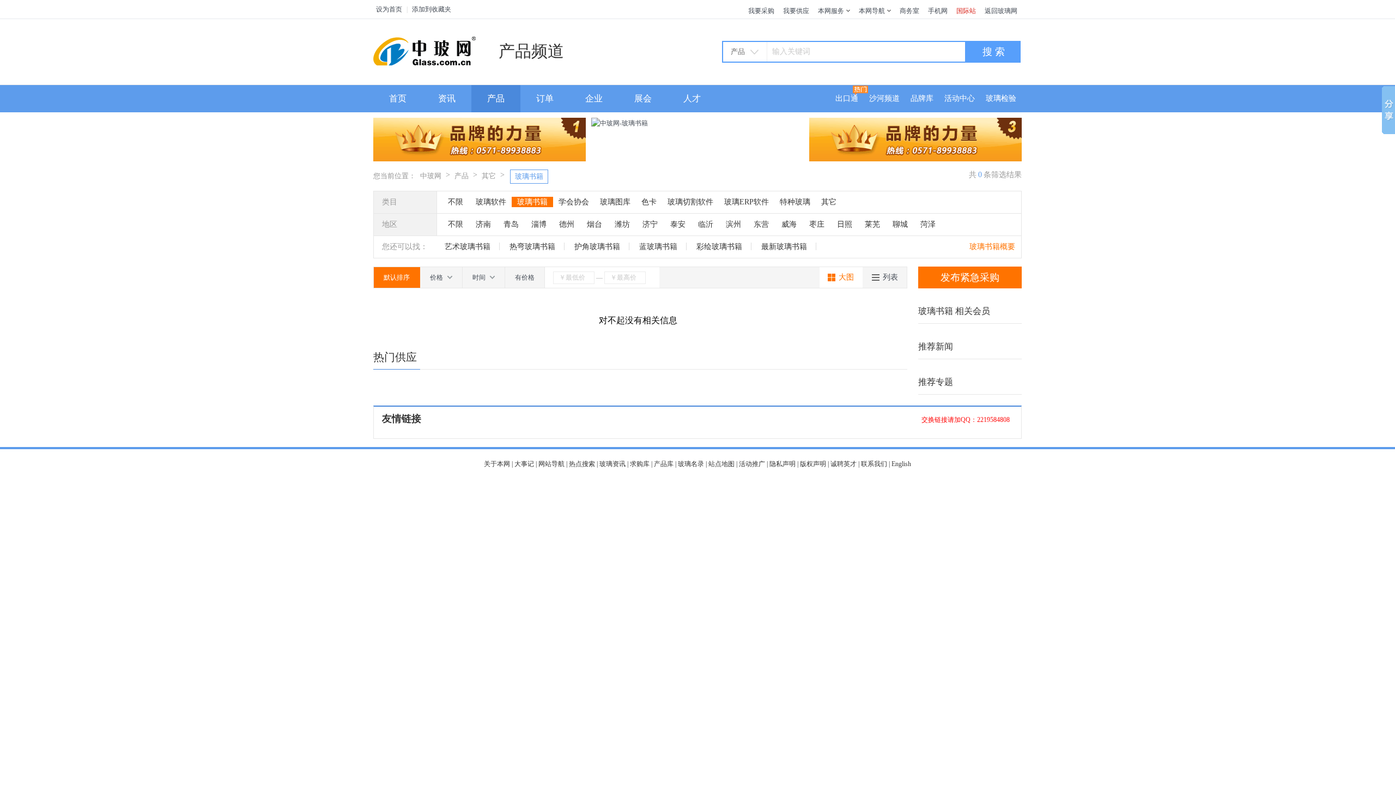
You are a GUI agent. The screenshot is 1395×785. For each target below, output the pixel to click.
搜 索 (993, 51)
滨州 (733, 224)
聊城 (900, 224)
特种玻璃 (795, 202)
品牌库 (922, 98)
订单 (545, 98)
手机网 (938, 11)
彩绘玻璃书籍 (719, 247)
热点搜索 (582, 464)
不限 (455, 202)
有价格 (525, 277)
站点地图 (721, 464)
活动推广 (752, 464)
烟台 (594, 224)
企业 (594, 98)
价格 (437, 277)
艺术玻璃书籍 (467, 247)
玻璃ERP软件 (746, 202)
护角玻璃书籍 (597, 247)
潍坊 (622, 224)
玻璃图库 (615, 202)
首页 (398, 98)
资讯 (447, 98)
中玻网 (430, 176)
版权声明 (813, 464)
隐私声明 (782, 464)
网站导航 (551, 464)
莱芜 (872, 224)
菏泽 (928, 224)
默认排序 (397, 277)
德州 (566, 224)
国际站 (966, 11)
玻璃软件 (491, 202)
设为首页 (389, 9)
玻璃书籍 (529, 176)
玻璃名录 (691, 464)
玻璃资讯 (612, 464)
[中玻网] (427, 50)
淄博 (539, 224)
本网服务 (831, 11)
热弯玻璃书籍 (532, 247)
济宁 (650, 224)
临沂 (705, 224)
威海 (789, 224)
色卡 (649, 202)
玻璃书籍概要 (992, 247)
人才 (692, 98)
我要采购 (761, 11)
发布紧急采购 (970, 277)
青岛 (511, 224)
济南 (483, 224)
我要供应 (796, 11)
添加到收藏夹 (431, 9)
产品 (496, 98)
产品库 (664, 464)
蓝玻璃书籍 (658, 247)
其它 (489, 176)
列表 (890, 277)
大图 (846, 277)
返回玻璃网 (1001, 11)
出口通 (846, 98)
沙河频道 (884, 98)
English (901, 464)
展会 (643, 98)
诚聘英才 (843, 464)
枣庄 (816, 224)
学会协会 (574, 202)
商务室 (909, 11)
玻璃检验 (1001, 98)
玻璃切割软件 (690, 202)
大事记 (524, 464)
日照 (844, 224)
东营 (761, 224)
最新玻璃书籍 (784, 247)
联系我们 (874, 464)
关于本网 (497, 464)
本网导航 (872, 11)
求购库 (640, 464)
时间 (479, 277)
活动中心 (959, 98)
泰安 (678, 224)
